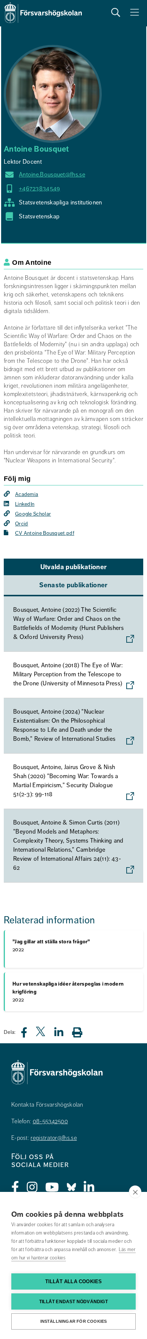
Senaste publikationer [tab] (73, 585)
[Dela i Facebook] (28, 1034)
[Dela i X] (41, 1034)
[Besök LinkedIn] (89, 1187)
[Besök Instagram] (32, 1187)
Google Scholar (33, 514)
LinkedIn (24, 504)
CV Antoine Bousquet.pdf (44, 533)
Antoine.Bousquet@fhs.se (52, 174)
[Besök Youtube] (52, 1187)
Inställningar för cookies (73, 1321)
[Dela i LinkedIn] (63, 1034)
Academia (26, 494)
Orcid (21, 524)
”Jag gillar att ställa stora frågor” (51, 945)
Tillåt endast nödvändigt (73, 1301)
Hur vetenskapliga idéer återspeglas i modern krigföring (68, 992)
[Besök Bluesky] (71, 1187)
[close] (135, 1191)
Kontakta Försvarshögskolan (47, 1105)
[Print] (81, 1032)
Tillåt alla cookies (73, 1281)
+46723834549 (39, 188)
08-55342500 (50, 1121)
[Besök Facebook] (15, 1187)
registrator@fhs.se (54, 1138)
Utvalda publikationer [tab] (73, 567)
